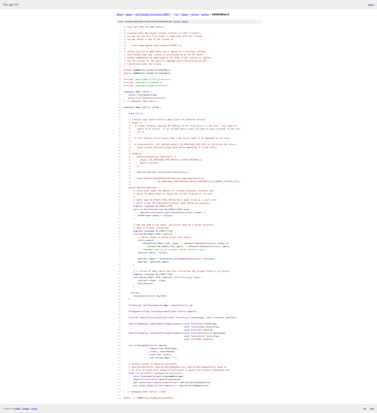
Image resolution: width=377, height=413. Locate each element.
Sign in (371, 4)
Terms (34, 408)
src (177, 14)
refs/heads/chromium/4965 (152, 14)
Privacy (25, 408)
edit (185, 21)
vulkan (205, 14)
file (176, 21)
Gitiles (18, 408)
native (195, 14)
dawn (119, 14)
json (371, 408)
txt (364, 408)
